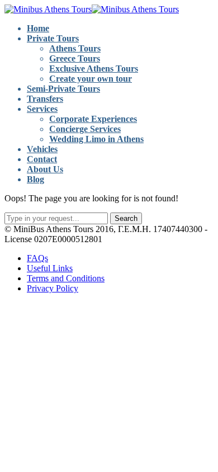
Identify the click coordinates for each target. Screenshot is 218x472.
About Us (45, 169)
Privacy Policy (52, 288)
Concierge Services (85, 129)
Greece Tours (74, 58)
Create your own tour (90, 78)
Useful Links (50, 268)
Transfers (45, 98)
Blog (35, 179)
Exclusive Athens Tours (93, 68)
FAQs (37, 258)
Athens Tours (75, 48)
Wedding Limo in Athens (96, 139)
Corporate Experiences (93, 119)
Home (38, 28)
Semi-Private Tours (63, 88)
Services (42, 109)
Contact (42, 159)
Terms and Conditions (66, 278)
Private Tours (53, 38)
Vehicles (42, 149)
